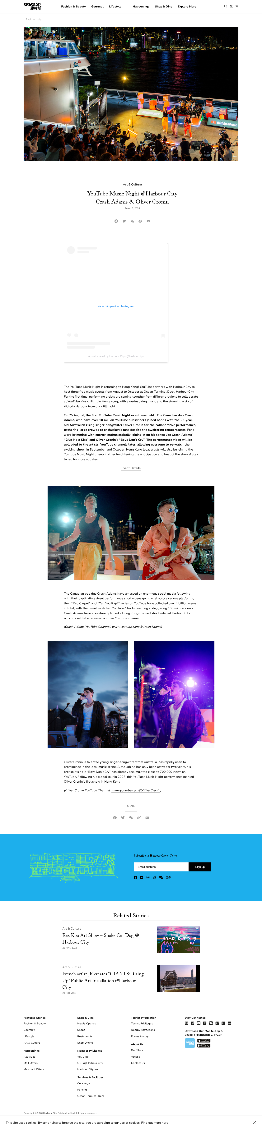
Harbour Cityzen (87, 1069)
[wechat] (161, 878)
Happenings (141, 6)
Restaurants (84, 1036)
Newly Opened (86, 1023)
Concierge (83, 1083)
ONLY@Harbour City (90, 1063)
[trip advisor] (168, 878)
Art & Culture (71, 928)
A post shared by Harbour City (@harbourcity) (116, 356)
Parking (82, 1089)
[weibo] (154, 878)
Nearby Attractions (143, 1030)
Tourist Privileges (142, 1023)
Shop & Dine (163, 6)
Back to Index (34, 19)
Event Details (131, 468)
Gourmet (97, 6)
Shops (81, 1030)
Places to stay (139, 1036)
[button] (225, 6)
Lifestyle (115, 6)
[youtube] (198, 1023)
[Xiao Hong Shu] (229, 1023)
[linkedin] (223, 1023)
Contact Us (138, 1063)
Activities (29, 1057)
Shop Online (85, 1043)
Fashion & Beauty (73, 6)
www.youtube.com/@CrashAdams (136, 627)
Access (135, 1057)
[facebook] (135, 878)
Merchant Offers (34, 1069)
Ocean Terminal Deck (90, 1096)
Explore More (187, 6)
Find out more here (154, 1123)
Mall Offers (31, 1063)
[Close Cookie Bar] (254, 1123)
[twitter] (142, 878)
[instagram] (148, 878)
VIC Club (83, 1057)
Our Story (137, 1050)
